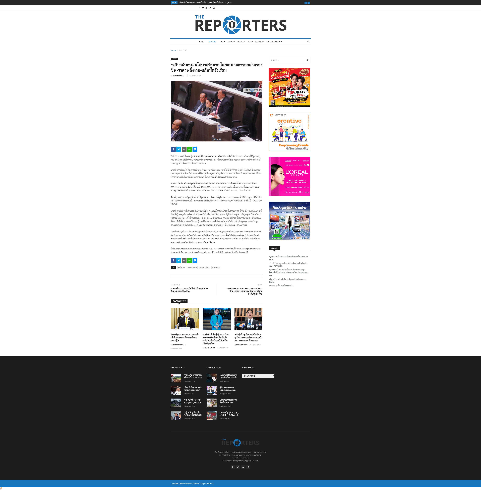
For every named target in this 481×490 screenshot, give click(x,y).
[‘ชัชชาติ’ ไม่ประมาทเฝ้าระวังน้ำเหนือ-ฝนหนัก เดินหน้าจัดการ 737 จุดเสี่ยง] (176, 391)
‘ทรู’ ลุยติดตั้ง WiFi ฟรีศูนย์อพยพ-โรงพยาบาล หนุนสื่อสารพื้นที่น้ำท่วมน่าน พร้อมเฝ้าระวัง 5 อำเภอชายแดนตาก (288, 272)
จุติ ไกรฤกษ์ (181, 267)
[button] (306, 3)
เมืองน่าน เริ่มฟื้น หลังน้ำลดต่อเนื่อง (281, 286)
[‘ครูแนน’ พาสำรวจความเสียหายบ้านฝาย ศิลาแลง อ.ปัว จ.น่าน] (176, 378)
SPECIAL (258, 41)
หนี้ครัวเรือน (216, 267)
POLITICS (212, 41)
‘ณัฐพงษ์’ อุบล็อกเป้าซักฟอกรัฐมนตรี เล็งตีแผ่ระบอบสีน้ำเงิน (287, 280)
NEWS (230, 41)
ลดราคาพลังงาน (204, 267)
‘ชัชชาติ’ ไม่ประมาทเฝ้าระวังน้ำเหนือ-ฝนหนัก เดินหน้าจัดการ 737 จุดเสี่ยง (288, 264)
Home (202, 41)
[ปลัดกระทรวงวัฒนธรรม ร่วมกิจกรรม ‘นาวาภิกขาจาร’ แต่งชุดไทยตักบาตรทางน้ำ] (212, 403)
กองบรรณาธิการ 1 (179, 76)
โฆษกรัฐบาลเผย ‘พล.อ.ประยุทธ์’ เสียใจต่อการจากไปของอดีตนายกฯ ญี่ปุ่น (185, 337)
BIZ (222, 41)
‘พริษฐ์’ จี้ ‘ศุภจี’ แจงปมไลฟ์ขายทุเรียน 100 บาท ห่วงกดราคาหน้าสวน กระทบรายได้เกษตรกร (248, 337)
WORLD (240, 41)
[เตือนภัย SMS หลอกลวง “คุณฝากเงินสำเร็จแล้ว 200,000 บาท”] (212, 378)
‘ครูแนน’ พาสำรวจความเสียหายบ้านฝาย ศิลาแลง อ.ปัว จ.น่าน (288, 257)
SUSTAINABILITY (273, 41)
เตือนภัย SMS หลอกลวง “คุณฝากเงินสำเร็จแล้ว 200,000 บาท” (228, 377)
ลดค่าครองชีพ (192, 267)
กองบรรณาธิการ (210, 348)
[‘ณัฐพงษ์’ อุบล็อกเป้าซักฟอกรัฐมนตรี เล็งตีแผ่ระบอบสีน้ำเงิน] (176, 416)
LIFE (249, 41)
